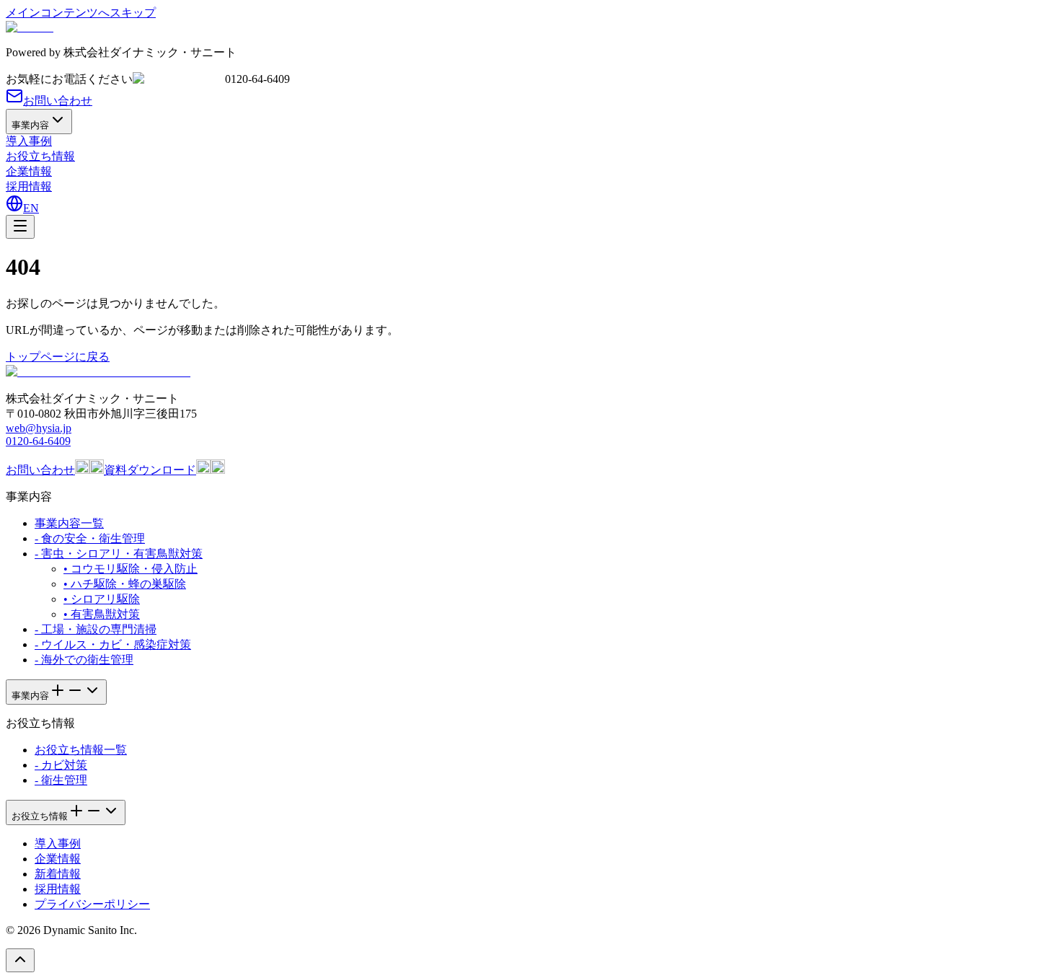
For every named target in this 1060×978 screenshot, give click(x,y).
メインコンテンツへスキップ (81, 12)
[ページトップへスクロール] (20, 960)
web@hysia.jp (38, 428)
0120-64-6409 (38, 441)
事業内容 (30, 125)
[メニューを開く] (20, 227)
